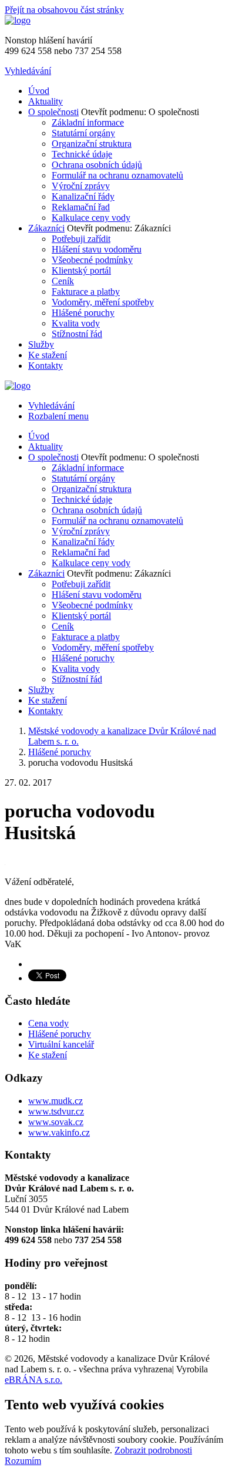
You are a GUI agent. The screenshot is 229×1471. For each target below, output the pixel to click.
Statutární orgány (83, 133)
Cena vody (48, 1023)
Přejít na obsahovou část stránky (64, 10)
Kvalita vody (76, 323)
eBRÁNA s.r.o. (33, 1380)
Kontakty (45, 366)
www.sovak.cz (55, 1122)
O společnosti (53, 112)
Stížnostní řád (77, 334)
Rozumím (23, 1461)
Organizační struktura (92, 144)
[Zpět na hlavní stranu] (18, 20)
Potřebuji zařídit (81, 239)
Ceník (63, 281)
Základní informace (88, 122)
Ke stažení (47, 355)
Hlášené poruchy (83, 313)
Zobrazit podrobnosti (153, 1450)
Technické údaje (82, 154)
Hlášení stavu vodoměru (97, 249)
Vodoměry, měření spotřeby (103, 302)
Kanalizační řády (83, 196)
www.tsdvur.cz (56, 1111)
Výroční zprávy (81, 186)
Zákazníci (46, 228)
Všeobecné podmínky (92, 260)
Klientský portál (81, 270)
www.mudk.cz (55, 1101)
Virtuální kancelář (61, 1044)
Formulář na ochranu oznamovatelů (117, 175)
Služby (41, 344)
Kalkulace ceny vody (91, 218)
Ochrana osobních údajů (97, 165)
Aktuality (45, 101)
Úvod (38, 91)
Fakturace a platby (86, 292)
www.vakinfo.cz (59, 1132)
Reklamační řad (81, 207)
